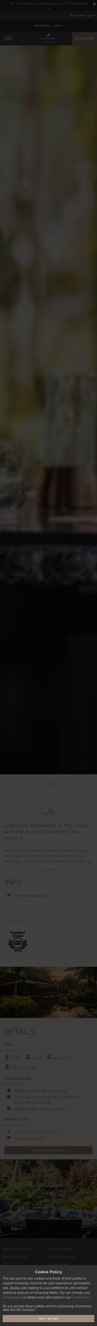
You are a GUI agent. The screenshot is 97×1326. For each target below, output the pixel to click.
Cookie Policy (81, 1297)
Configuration (12, 1297)
